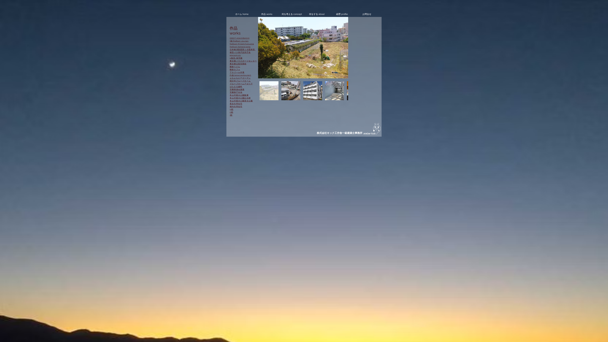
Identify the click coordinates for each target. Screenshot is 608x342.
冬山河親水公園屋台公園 (241, 101)
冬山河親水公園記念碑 (240, 98)
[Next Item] (343, 48)
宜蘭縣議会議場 (237, 89)
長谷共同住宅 (236, 104)
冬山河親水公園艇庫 (239, 95)
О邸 (231, 112)
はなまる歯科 (236, 87)
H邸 (231, 109)
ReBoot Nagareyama (240, 47)
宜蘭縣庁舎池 (236, 92)
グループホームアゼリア (241, 84)
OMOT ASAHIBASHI (240, 38)
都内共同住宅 (236, 106)
